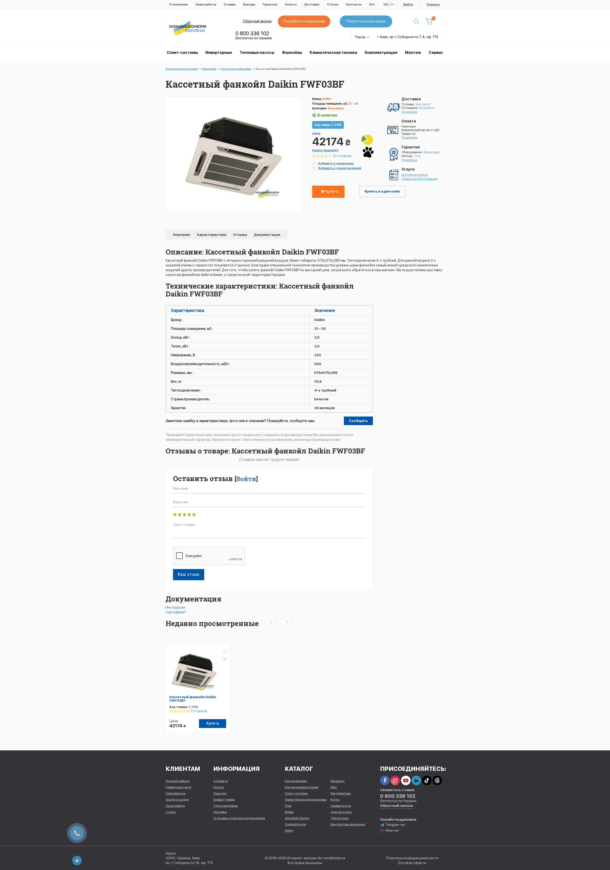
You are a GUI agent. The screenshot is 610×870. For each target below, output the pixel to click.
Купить (332, 191)
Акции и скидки (177, 799)
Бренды (249, 4)
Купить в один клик (382, 191)
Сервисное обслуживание (419, 179)
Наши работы (205, 4)
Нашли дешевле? (325, 150)
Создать (433, 4)
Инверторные (218, 52)
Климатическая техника (333, 52)
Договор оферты (412, 863)
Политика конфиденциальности (412, 858)
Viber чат (392, 830)
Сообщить (358, 421)
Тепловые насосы (257, 52)
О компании (178, 4)
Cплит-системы (182, 52)
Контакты (353, 4)
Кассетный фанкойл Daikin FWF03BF (192, 698)
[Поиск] (416, 21)
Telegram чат (395, 825)
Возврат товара (224, 799)
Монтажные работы (415, 175)
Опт (372, 4)
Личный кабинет (178, 781)
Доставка (311, 4)
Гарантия (270, 4)
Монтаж (413, 52)
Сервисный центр (178, 787)
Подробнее (409, 112)
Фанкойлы (292, 52)
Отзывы (229, 4)
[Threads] (437, 780)
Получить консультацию (366, 21)
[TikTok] (427, 780)
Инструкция (175, 607)
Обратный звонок (257, 21)
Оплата (291, 4)
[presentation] (270, 622)
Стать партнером (225, 806)
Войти (408, 4)
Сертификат (176, 612)
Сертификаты (176, 793)
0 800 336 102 (252, 33)
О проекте (220, 781)
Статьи (332, 4)
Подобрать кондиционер (304, 21)
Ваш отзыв (188, 574)
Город (360, 37)
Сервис (436, 52)
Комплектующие (381, 52)
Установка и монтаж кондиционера (239, 818)
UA (385, 4)
